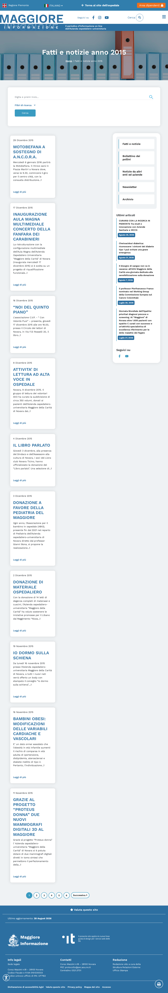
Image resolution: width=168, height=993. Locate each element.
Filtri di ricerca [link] (23, 105)
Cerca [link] (132, 17)
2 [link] (36, 895)
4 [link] (51, 895)
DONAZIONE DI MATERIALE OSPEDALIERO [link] (28, 587)
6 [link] (66, 895)
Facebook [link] (93, 18)
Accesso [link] (106, 987)
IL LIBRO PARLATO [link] (31, 445)
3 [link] (44, 895)
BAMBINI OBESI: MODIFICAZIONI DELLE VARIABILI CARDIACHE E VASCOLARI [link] (30, 728)
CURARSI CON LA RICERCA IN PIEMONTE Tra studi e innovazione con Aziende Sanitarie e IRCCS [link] (134, 225)
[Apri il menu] (164, 17)
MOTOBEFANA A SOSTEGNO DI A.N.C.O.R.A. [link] (29, 151)
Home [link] (69, 61)
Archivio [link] (128, 199)
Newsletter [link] (130, 187)
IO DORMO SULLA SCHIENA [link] (31, 655)
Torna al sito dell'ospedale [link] (102, 5)
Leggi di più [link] (19, 192)
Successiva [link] (79, 895)
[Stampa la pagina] (159, 984)
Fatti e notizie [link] (131, 143)
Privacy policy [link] (75, 987)
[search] (84, 97)
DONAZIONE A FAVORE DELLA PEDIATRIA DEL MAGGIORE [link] (28, 510)
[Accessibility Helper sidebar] (6, 977)
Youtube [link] (107, 18)
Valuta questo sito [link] (85, 909)
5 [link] (59, 895)
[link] (15, 5)
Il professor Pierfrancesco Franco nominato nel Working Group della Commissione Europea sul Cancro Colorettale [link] (136, 293)
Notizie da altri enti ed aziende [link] (132, 173)
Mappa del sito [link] (92, 987)
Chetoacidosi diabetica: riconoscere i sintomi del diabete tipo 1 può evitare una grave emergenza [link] (136, 248)
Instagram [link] (99, 18)
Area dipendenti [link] (149, 5)
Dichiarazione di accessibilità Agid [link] (25, 987)
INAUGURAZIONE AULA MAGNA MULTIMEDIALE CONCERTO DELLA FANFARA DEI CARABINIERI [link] (31, 226)
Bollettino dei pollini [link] (131, 158)
